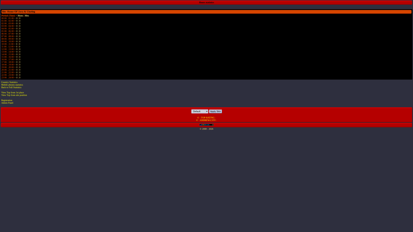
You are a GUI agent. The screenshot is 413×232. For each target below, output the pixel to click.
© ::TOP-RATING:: (206, 117)
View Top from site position (14, 95)
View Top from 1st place (12, 92)
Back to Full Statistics (11, 87)
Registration (6, 100)
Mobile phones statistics (12, 85)
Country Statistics (9, 82)
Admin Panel (7, 103)
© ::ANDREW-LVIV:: (206, 120)
